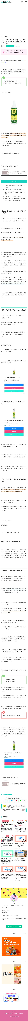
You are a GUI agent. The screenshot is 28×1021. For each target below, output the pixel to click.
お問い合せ (21, 1013)
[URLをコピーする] (25, 801)
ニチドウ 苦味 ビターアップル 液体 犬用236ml (13, 420)
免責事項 (16, 1013)
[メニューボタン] (26, 2)
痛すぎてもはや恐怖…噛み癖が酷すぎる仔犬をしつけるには (17, 172)
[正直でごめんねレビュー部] (6, 2)
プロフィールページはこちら (14, 926)
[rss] (15, 1011)
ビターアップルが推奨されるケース (13, 196)
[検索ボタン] (22, 2)
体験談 (7, 46)
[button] (3, 801)
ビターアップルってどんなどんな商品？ (15, 190)
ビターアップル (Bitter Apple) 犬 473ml (12, 377)
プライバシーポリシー (9, 1013)
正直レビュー (12, 46)
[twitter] (12, 1011)
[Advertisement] (14, 21)
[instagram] (14, 1011)
